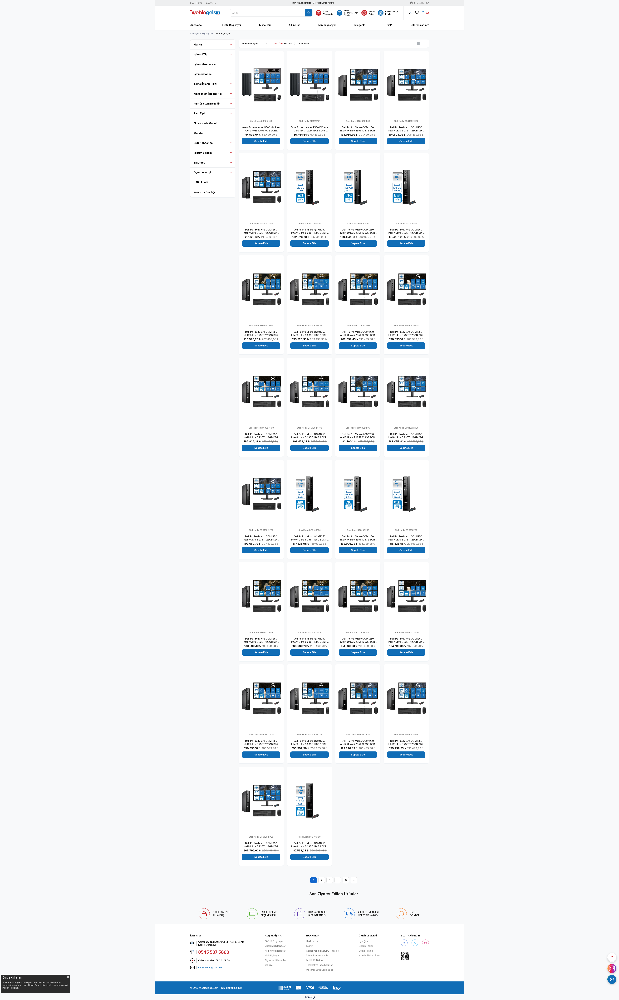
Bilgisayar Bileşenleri (275, 960)
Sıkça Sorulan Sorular (317, 955)
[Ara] (308, 12)
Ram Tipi (199, 113)
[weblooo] (414, 956)
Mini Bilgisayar (272, 955)
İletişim (309, 946)
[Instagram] (425, 943)
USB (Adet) (201, 182)
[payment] (309, 988)
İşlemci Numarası (205, 64)
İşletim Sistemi (203, 152)
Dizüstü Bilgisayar (274, 941)
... (338, 880)
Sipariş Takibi (366, 946)
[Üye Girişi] (410, 13)
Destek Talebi (366, 950)
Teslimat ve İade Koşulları (319, 965)
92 (345, 880)
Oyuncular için (203, 172)
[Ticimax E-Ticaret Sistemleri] (309, 997)
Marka (198, 44)
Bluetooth (200, 162)
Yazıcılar (269, 965)
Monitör (199, 133)
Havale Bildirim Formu (370, 955)
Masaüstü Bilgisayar (275, 946)
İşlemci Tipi (201, 54)
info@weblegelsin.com (210, 967)
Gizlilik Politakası (314, 960)
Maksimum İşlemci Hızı (208, 93)
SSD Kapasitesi (203, 143)
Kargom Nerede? (421, 3)
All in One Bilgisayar (275, 950)
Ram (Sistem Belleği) (207, 103)
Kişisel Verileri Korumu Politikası (322, 950)
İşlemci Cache (203, 74)
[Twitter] (415, 943)
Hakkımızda (312, 941)
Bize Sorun (211, 3)
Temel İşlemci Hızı (205, 83)
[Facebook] (404, 943)
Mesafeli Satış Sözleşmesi (320, 969)
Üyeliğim (363, 941)
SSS (200, 3)
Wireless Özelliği (204, 192)
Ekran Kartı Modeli (205, 123)
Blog (192, 3)
